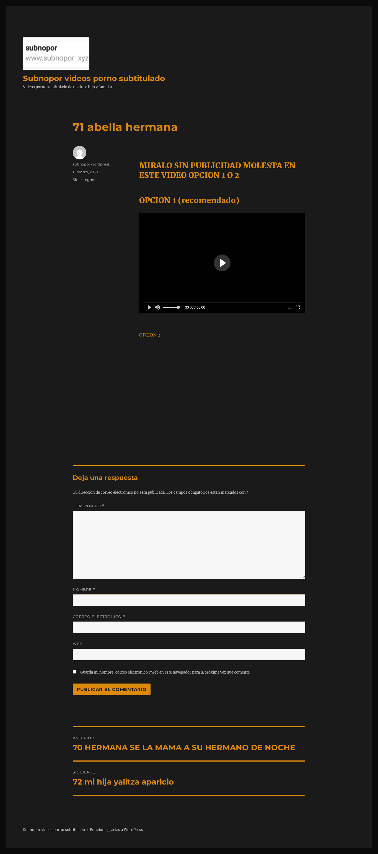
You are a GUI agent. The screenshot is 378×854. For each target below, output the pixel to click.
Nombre (84, 589)
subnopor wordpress (91, 164)
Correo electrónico (99, 616)
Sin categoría (85, 179)
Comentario (89, 506)
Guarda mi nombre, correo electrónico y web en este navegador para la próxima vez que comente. (165, 672)
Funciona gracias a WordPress (116, 829)
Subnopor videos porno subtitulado (94, 78)
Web (78, 643)
